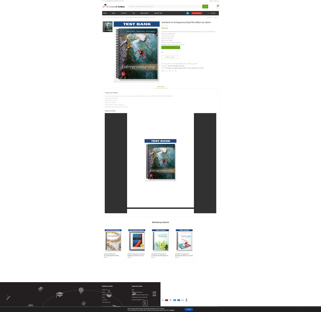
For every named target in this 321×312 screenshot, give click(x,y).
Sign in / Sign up (214, 1)
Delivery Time (158, 13)
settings (172, 310)
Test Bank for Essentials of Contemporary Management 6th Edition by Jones (159, 255)
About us (105, 290)
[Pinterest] (173, 71)
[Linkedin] (176, 71)
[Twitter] (170, 71)
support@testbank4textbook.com (114, 1)
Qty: (162, 52)
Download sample (171, 47)
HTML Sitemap (106, 302)
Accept (189, 309)
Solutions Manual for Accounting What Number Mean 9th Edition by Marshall (112, 255)
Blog (103, 297)
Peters (189, 68)
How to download (137, 292)
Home (104, 13)
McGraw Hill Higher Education (116, 17)
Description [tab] (161, 87)
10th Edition (168, 68)
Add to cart (171, 57)
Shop (113, 13)
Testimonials (106, 295)
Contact (124, 13)
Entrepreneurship (177, 68)
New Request (145, 13)
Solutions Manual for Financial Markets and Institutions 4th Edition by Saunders (136, 255)
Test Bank (200, 68)
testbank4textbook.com (175, 286)
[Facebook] (167, 71)
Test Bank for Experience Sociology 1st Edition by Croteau (184, 254)
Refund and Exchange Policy (140, 295)
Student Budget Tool (138, 300)
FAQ (133, 13)
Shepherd (194, 68)
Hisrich (185, 68)
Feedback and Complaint (139, 297)
